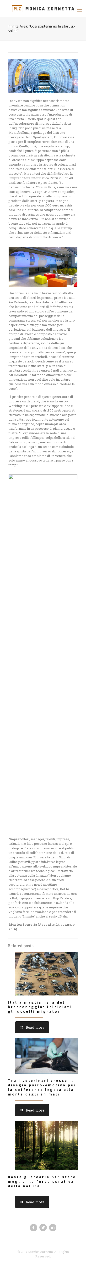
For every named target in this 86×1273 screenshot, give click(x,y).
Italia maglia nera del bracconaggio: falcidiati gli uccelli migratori (40, 1007)
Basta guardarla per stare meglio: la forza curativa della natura (42, 1182)
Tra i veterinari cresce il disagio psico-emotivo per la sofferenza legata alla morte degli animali (42, 1087)
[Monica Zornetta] (43, 8)
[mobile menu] (79, 10)
